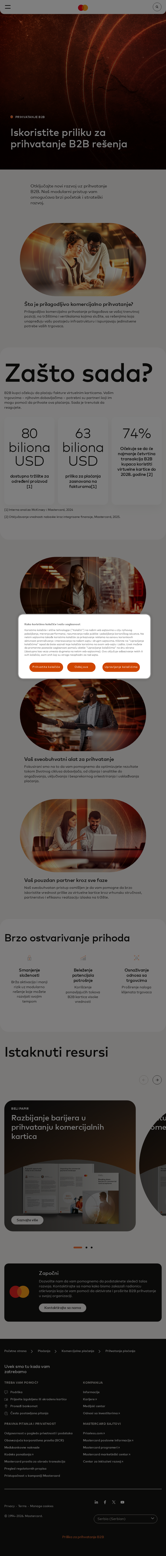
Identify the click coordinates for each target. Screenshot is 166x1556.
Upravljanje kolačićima (121, 667)
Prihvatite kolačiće (46, 667)
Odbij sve (81, 667)
